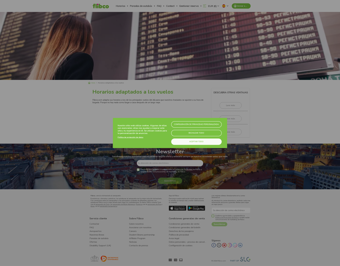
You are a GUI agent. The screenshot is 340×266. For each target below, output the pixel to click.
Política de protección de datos (130, 137)
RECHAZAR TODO (196, 133)
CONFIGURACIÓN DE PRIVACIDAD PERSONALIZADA (196, 124)
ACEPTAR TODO (196, 141)
